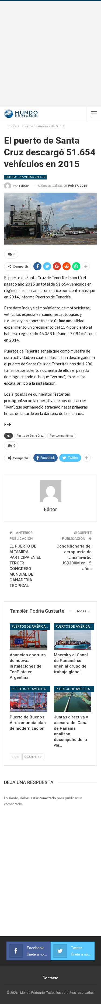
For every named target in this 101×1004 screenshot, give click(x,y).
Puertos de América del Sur (25, 176)
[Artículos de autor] (50, 491)
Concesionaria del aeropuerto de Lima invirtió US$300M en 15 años (74, 557)
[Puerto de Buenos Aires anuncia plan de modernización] (28, 699)
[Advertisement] (50, 53)
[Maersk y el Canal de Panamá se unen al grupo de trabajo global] (73, 636)
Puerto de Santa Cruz (30, 435)
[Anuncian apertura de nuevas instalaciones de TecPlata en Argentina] (28, 636)
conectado (47, 798)
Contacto (50, 978)
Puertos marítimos (62, 435)
